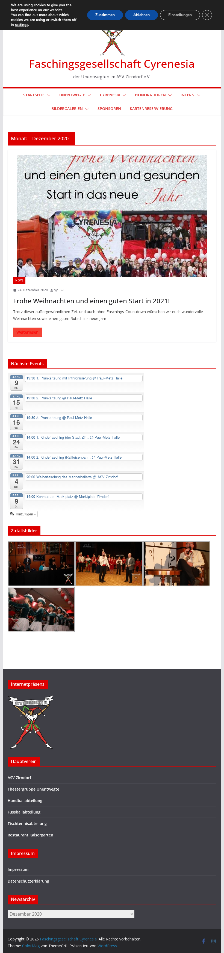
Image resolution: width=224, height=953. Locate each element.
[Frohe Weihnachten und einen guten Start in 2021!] (112, 216)
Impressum (18, 869)
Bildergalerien (67, 108)
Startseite (34, 94)
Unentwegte (72, 94)
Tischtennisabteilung (27, 823)
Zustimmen (105, 14)
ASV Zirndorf (19, 777)
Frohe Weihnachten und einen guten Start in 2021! (91, 300)
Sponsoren (109, 108)
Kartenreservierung (151, 108)
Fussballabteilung (24, 812)
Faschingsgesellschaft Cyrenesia (112, 63)
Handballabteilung (25, 800)
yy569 (58, 290)
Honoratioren (150, 94)
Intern (187, 94)
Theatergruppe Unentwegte (33, 789)
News (19, 280)
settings (21, 24)
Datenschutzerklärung (28, 881)
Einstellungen (180, 14)
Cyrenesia (110, 94)
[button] (48, 95)
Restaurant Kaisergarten (30, 835)
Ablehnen (141, 14)
